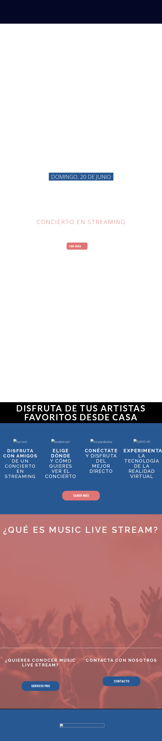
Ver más (75, 246)
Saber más (81, 495)
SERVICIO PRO (40, 686)
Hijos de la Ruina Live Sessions (81, 200)
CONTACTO (121, 681)
